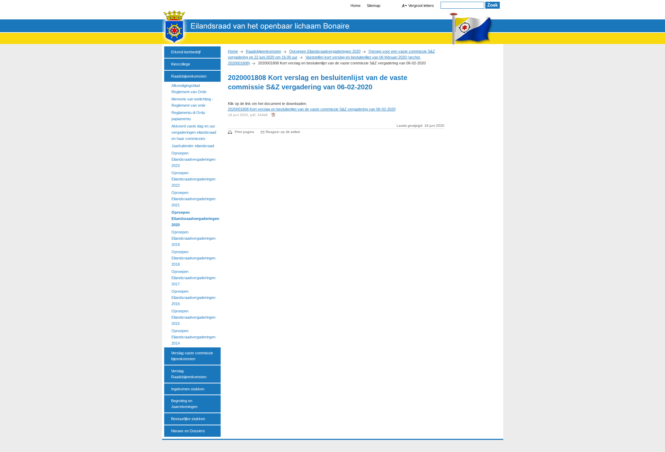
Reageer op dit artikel (283, 132)
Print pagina (244, 132)
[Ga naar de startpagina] (332, 44)
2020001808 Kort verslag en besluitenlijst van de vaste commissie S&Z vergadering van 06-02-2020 (312, 109)
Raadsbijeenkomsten (263, 51)
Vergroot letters (421, 5)
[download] (273, 117)
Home (233, 51)
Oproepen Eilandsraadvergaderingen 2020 (325, 51)
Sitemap (373, 5)
